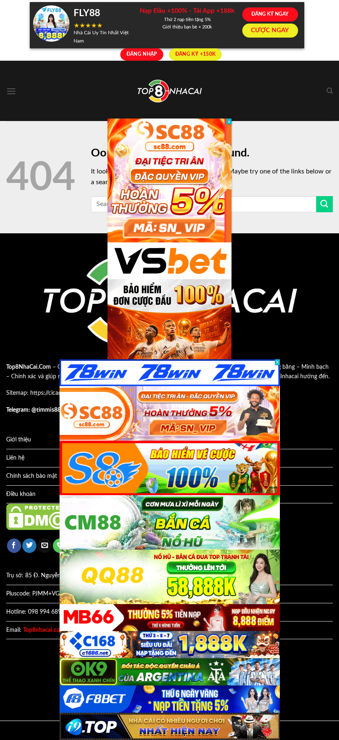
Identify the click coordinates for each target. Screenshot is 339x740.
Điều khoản (21, 494)
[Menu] (11, 91)
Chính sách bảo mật (31, 476)
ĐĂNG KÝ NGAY (270, 14)
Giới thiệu (18, 440)
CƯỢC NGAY (270, 30)
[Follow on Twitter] (29, 545)
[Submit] (324, 204)
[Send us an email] (45, 545)
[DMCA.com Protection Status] (43, 516)
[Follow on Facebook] (14, 545)
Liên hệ (15, 458)
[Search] (330, 91)
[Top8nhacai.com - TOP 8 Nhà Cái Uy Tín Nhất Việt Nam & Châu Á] (169, 91)
